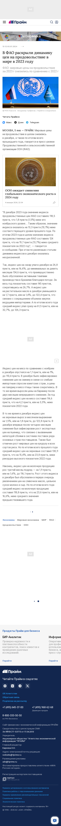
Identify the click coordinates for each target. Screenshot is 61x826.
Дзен (20, 122)
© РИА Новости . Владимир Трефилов (19, 111)
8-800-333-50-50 (12, 717)
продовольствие (12, 525)
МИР (44, 520)
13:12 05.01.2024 (10, 46)
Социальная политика (12, 798)
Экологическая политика (14, 802)
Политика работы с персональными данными (23, 791)
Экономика (30, 36)
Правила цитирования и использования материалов (26, 788)
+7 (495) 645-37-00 (13, 707)
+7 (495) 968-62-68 (42, 709)
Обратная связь (11, 697)
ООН (26, 525)
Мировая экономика (28, 520)
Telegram (34, 122)
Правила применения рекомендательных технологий (26, 795)
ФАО (51, 520)
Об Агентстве (10, 693)
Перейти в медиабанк (46, 111)
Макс (9, 122)
